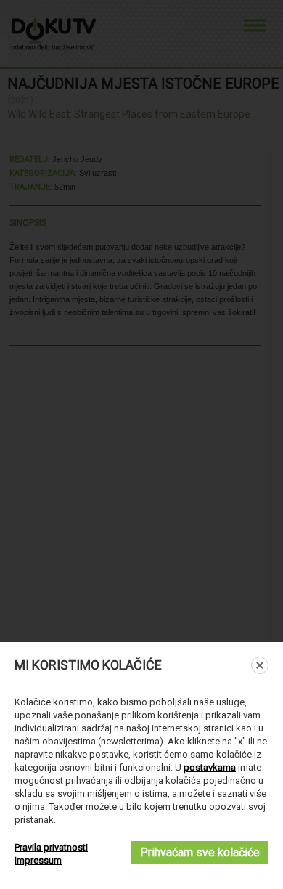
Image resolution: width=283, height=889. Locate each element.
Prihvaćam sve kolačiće (200, 852)
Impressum (38, 860)
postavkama (210, 767)
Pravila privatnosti (51, 847)
